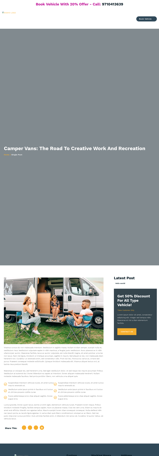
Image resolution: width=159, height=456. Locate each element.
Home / (7, 155)
